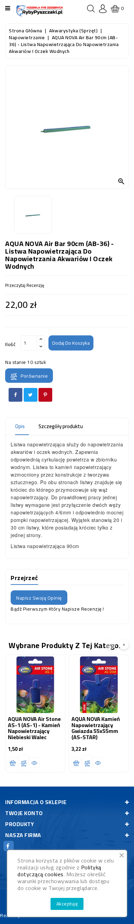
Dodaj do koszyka (71, 342)
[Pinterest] (45, 395)
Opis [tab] (20, 426)
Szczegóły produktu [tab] (60, 426)
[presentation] (110, 644)
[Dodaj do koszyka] (13, 762)
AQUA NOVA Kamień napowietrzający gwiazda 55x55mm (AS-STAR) (95, 728)
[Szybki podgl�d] (34, 762)
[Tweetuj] (30, 395)
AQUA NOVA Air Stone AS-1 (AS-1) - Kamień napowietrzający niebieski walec (34, 728)
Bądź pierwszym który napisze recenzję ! (57, 608)
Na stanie (15, 362)
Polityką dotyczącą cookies (59, 870)
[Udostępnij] (15, 395)
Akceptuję (67, 903)
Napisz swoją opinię (39, 597)
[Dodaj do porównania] (24, 762)
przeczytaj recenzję (24, 285)
